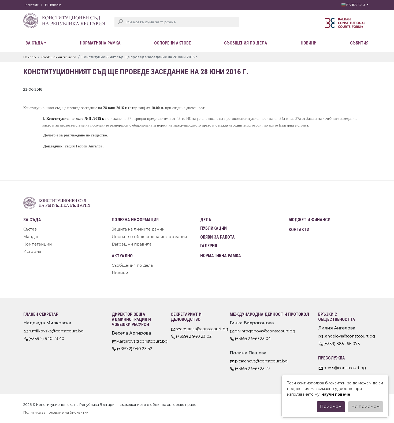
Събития (359, 43)
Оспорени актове (172, 43)
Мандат (31, 236)
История (32, 251)
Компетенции (37, 244)
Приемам (331, 406)
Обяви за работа (217, 237)
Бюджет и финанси (309, 219)
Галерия (208, 245)
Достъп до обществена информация (149, 236)
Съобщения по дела (245, 43)
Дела (205, 219)
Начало (29, 57)
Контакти (32, 5)
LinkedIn (54, 5)
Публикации (213, 228)
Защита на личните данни (138, 229)
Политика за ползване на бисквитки (55, 412)
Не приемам (365, 406)
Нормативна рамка (100, 43)
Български (355, 5)
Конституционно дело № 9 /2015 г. (75, 118)
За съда (34, 43)
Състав (30, 229)
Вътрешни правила (131, 244)
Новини (309, 43)
